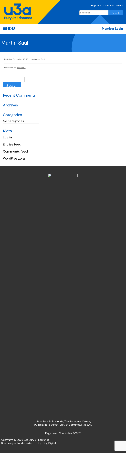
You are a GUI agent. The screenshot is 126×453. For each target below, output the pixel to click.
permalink (21, 67)
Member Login (112, 29)
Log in (7, 137)
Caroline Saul (39, 59)
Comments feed (15, 151)
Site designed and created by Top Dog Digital (28, 443)
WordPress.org (14, 158)
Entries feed (12, 144)
